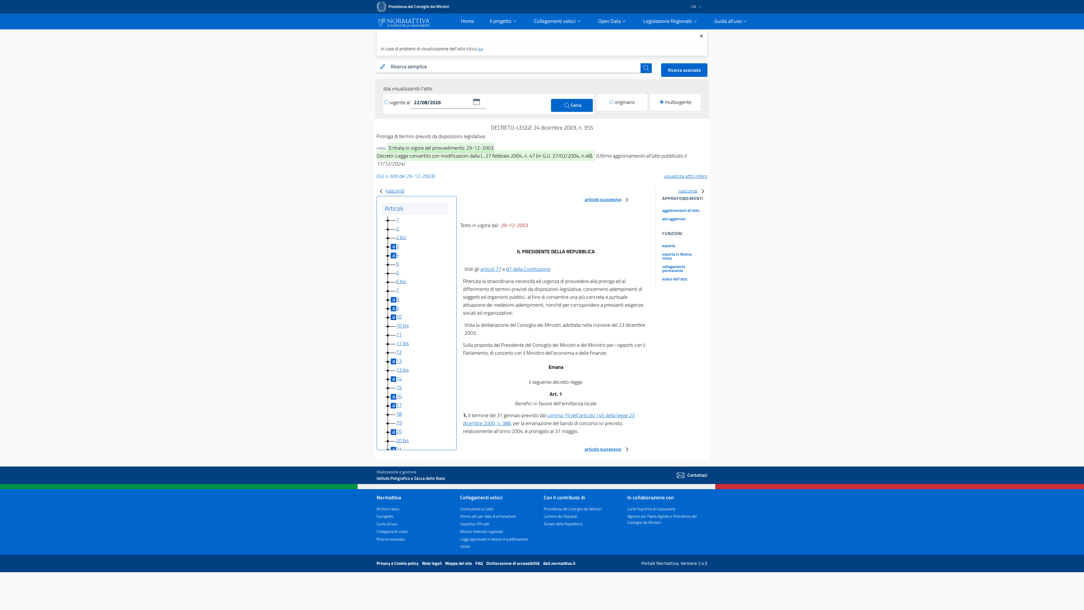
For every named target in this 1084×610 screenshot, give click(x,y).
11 (399, 334)
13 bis (402, 370)
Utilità (465, 546)
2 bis (401, 237)
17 (399, 405)
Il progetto (385, 516)
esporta (668, 246)
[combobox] (514, 66)
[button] (476, 101)
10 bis (402, 326)
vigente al (400, 102)
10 (399, 317)
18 (399, 414)
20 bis (402, 440)
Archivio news (388, 509)
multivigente (678, 102)
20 (399, 431)
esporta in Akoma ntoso (677, 256)
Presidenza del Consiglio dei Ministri (573, 509)
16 (399, 396)
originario (625, 102)
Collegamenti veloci (392, 531)
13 (399, 361)
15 (399, 387)
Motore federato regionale (481, 531)
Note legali (432, 563)
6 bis (401, 281)
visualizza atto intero (685, 176)
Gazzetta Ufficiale (474, 524)
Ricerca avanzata (684, 70)
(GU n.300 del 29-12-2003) (406, 176)
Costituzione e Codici (477, 509)
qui (480, 48)
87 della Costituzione (528, 269)
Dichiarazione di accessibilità (513, 563)
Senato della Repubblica (563, 524)
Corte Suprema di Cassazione (651, 509)
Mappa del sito (459, 563)
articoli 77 (490, 269)
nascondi (395, 191)
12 (399, 352)
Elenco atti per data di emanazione (488, 516)
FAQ (479, 563)
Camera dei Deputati (560, 516)
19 (399, 422)
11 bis (402, 343)
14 (399, 378)
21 (399, 449)
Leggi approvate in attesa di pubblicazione (494, 539)
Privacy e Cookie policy (398, 563)
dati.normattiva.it (559, 563)
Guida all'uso (387, 524)
